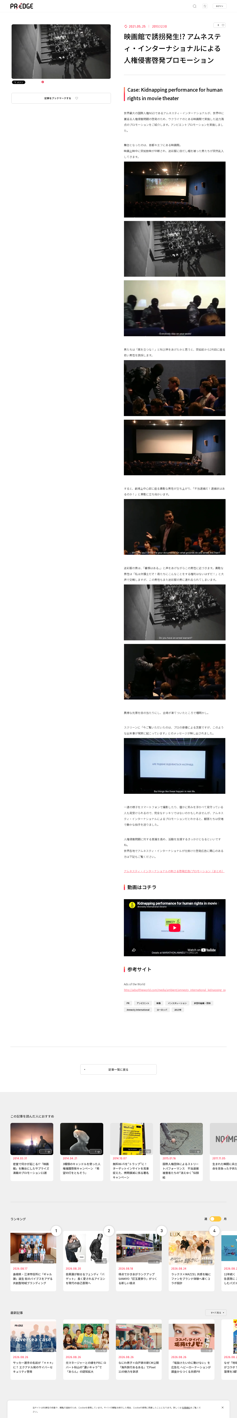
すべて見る (216, 1312)
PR (128, 1003)
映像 (158, 1003)
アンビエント (143, 1003)
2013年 (177, 1009)
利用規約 (186, 1407)
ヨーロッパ (162, 1009)
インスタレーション (177, 1003)
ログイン (219, 6)
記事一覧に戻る (118, 1069)
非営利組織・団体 (202, 1003)
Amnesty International (138, 1009)
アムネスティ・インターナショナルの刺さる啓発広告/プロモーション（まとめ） (174, 871)
